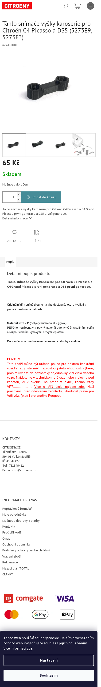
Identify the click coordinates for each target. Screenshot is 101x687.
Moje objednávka (14, 514)
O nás (6, 538)
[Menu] (90, 6)
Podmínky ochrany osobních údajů (26, 550)
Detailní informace (15, 218)
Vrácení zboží (11, 556)
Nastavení (49, 660)
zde (29, 648)
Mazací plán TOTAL (15, 568)
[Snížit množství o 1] (19, 199)
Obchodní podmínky (16, 544)
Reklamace (10, 562)
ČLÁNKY (7, 574)
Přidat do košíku (44, 197)
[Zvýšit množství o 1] (19, 194)
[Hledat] (65, 6)
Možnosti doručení (15, 184)
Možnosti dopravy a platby (21, 520)
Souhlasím (49, 675)
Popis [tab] (10, 261)
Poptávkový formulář (17, 508)
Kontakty (8, 526)
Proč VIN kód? (11, 532)
